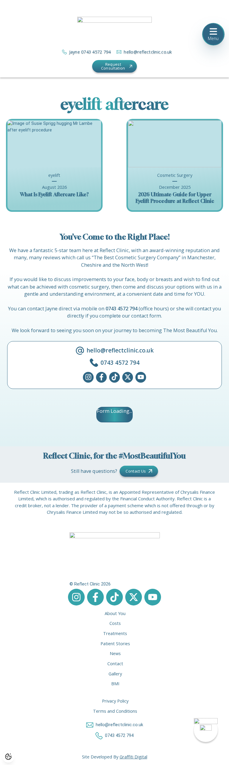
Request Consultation (113, 66)
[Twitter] (127, 377)
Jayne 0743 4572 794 (90, 52)
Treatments (115, 633)
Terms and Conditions (115, 711)
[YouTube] (141, 377)
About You (115, 613)
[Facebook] (101, 377)
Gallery (115, 674)
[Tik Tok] (114, 377)
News (115, 653)
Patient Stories (115, 643)
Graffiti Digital (133, 757)
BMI (115, 683)
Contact (115, 663)
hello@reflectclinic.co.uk (148, 52)
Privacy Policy (115, 701)
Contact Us (136, 471)
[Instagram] (88, 377)
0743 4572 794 (121, 308)
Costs (115, 623)
